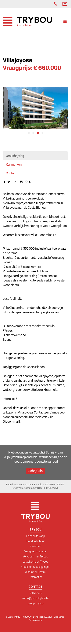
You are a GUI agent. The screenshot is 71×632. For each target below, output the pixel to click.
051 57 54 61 (35, 593)
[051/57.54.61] (56, 3)
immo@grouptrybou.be (35, 598)
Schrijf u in (35, 471)
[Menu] (65, 22)
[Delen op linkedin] (15, 181)
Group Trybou (36, 603)
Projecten (35, 546)
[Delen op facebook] (4, 181)
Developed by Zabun (42, 616)
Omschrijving (15, 156)
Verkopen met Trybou (35, 556)
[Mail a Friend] (30, 181)
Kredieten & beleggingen (35, 566)
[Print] (21, 181)
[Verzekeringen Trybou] (47, 3)
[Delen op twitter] (8, 181)
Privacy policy (35, 620)
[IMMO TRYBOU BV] (27, 21)
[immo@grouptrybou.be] (65, 3)
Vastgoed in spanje (35, 551)
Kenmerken (14, 164)
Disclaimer (59, 616)
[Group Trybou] (50, 3)
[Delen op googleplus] (12, 181)
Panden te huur (36, 541)
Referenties (35, 577)
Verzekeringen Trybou (35, 561)
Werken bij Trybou (35, 571)
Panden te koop (35, 536)
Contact (11, 173)
